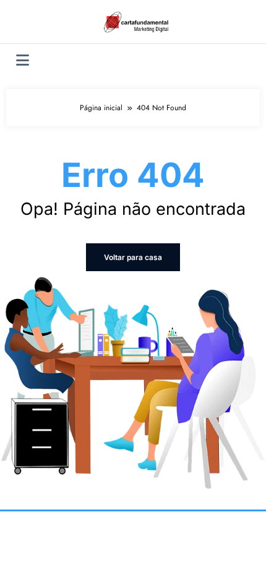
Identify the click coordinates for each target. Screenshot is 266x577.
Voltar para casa (133, 257)
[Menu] (22, 60)
